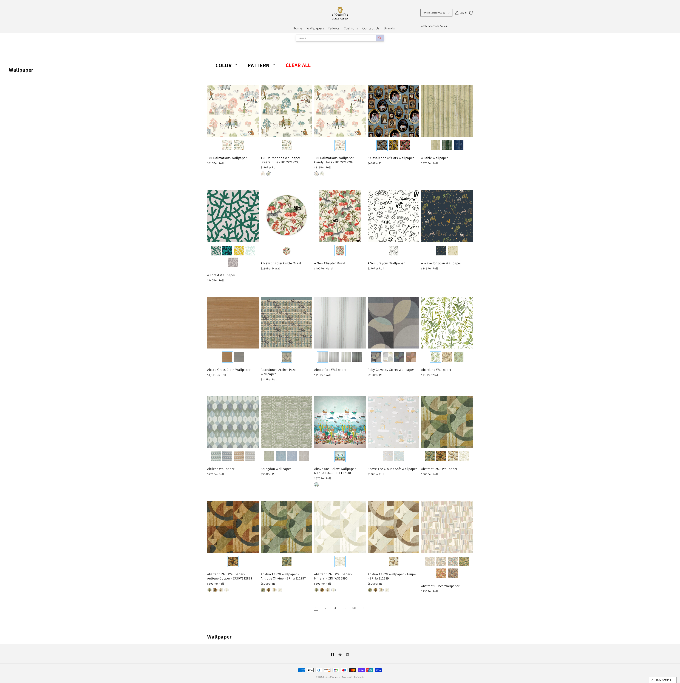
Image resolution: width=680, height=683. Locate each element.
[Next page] (364, 608)
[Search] (380, 38)
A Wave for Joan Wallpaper (441, 263)
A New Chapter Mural (329, 263)
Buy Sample (664, 680)
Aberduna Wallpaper (436, 369)
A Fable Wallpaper (434, 158)
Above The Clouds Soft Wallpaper (392, 469)
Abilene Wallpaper (220, 469)
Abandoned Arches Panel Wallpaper (279, 371)
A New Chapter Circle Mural (281, 263)
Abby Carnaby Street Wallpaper (391, 369)
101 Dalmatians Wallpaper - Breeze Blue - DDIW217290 (281, 160)
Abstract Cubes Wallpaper (440, 586)
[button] (263, 173)
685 (354, 607)
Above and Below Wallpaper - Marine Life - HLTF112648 (336, 471)
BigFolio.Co (359, 677)
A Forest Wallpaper (221, 275)
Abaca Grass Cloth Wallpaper (229, 369)
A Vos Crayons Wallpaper (386, 263)
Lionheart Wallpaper (331, 677)
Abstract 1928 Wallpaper (439, 469)
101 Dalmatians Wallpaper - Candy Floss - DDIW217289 (335, 160)
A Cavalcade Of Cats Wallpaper (391, 158)
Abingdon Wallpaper (276, 469)
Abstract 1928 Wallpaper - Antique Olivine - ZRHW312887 (283, 576)
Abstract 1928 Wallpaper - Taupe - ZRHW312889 (392, 576)
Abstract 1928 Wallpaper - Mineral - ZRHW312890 (333, 576)
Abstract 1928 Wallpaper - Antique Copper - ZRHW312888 (229, 576)
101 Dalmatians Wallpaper (227, 158)
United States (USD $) (434, 12)
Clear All (298, 65)
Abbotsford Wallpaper (330, 369)
